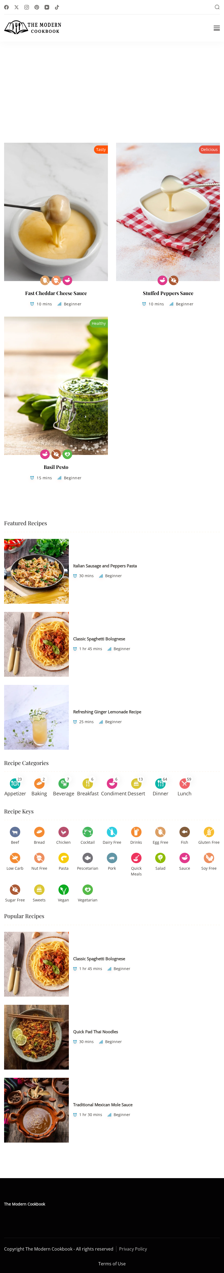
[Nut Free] (56, 280)
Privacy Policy (133, 1249)
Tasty (101, 149)
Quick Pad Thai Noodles (95, 1031)
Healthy (99, 323)
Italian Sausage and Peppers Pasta (105, 565)
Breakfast (88, 793)
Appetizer (15, 793)
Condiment (113, 793)
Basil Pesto (56, 467)
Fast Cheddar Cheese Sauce (56, 293)
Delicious (209, 149)
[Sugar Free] (173, 280)
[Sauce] (67, 280)
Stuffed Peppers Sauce (168, 293)
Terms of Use (112, 1264)
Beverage (63, 793)
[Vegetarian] (67, 454)
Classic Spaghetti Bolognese (99, 638)
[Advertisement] (112, 82)
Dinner (160, 793)
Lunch (184, 793)
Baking (39, 793)
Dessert (136, 793)
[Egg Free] (45, 280)
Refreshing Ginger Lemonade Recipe (107, 711)
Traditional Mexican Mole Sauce (102, 1104)
